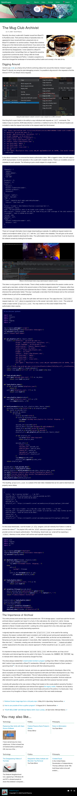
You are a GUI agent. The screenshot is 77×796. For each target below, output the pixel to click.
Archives (50, 2)
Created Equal (57, 758)
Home (27, 2)
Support (67, 2)
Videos (43, 2)
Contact (58, 2)
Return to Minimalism (59, 726)
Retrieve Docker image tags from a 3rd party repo (20, 701)
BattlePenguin (6, 2)
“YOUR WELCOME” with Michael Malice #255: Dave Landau (24, 710)
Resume (36, 2)
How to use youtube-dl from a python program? (19, 705)
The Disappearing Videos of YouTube (12, 759)
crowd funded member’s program (34, 661)
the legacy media (49, 686)
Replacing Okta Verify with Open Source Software (13, 727)
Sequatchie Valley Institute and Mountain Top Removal (38, 759)
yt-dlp (12, 68)
